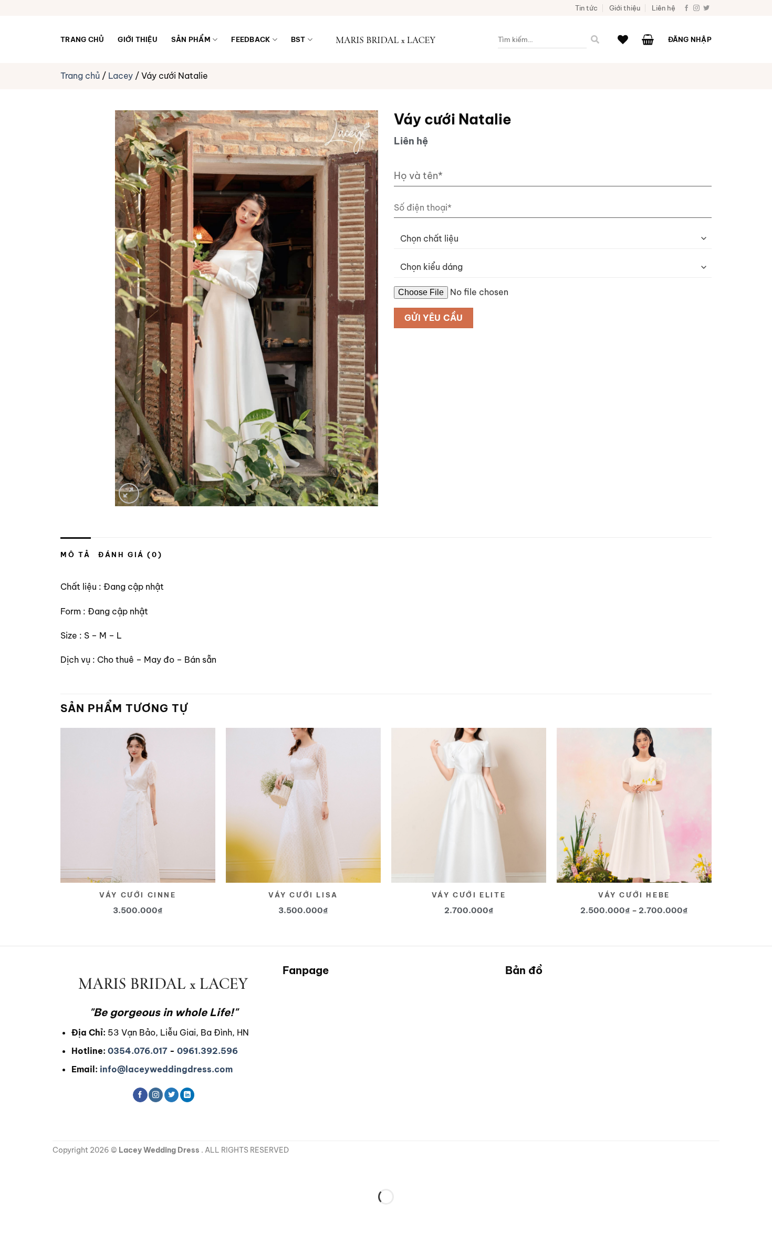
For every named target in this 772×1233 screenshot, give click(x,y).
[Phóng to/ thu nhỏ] (10, 1171)
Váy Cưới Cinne (137, 895)
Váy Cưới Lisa (303, 895)
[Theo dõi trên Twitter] (706, 8)
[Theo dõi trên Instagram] (696, 8)
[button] (648, 39)
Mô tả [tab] (75, 554)
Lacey (120, 75)
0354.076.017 (138, 1051)
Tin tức (586, 8)
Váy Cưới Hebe (634, 895)
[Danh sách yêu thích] (623, 39)
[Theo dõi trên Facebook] (686, 8)
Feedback (250, 39)
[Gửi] (595, 39)
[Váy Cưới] (386, 39)
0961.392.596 (207, 1051)
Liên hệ (663, 8)
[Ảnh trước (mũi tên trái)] (10, 1215)
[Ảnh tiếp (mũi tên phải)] (41, 1215)
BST (298, 39)
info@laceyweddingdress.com (166, 1069)
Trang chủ (82, 39)
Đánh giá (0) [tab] (130, 554)
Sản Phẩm (191, 39)
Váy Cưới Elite (469, 895)
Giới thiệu (624, 8)
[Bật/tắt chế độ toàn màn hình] (41, 1171)
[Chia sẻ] (71, 1171)
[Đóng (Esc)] (102, 1171)
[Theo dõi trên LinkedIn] (187, 1095)
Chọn (143, 789)
